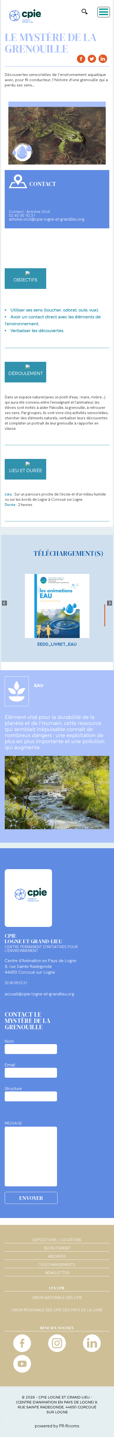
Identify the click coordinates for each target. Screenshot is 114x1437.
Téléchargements (57, 1264)
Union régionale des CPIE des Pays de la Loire (57, 1310)
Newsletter (57, 1273)
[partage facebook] (81, 58)
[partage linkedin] (103, 58)
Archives (57, 1256)
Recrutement (57, 1248)
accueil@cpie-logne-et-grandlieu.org (39, 994)
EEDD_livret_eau (57, 644)
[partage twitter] (92, 58)
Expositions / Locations (57, 1240)
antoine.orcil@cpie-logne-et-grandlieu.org (46, 219)
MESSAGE (13, 1123)
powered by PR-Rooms (57, 1426)
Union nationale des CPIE (57, 1298)
